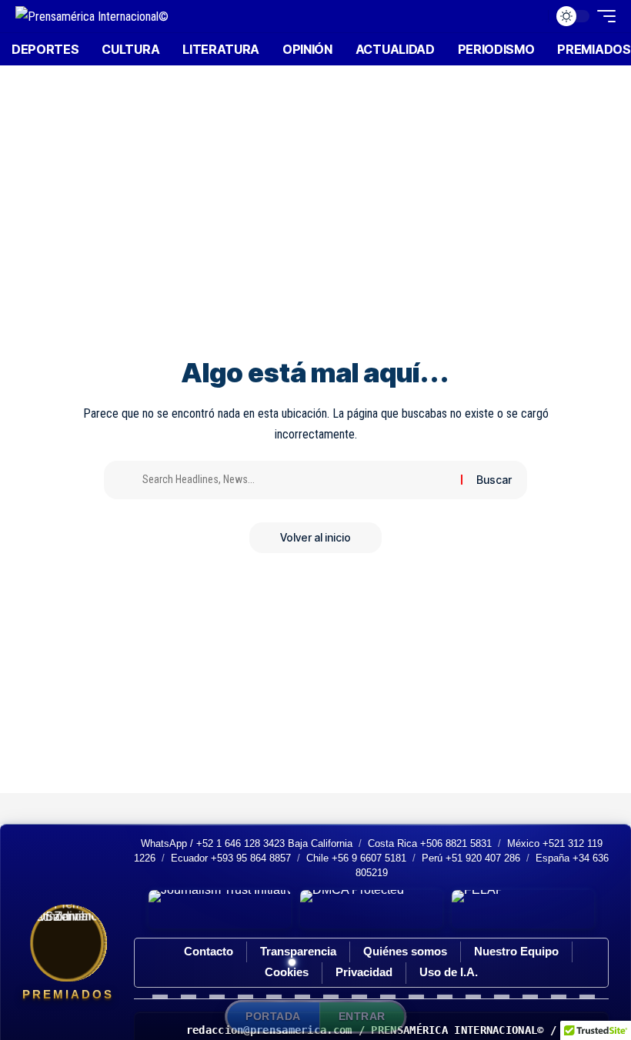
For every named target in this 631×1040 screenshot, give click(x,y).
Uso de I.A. (448, 971)
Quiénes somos (405, 951)
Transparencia (298, 951)
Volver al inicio (315, 537)
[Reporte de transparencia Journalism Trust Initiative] (220, 909)
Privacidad (364, 971)
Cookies (287, 971)
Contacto (208, 951)
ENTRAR (362, 1016)
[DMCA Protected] (371, 909)
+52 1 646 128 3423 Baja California (274, 843)
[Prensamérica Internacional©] (92, 16)
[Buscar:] (296, 480)
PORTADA (273, 1016)
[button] (532, 16)
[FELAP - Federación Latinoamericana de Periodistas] (523, 909)
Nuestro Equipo (516, 951)
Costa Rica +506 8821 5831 (430, 843)
